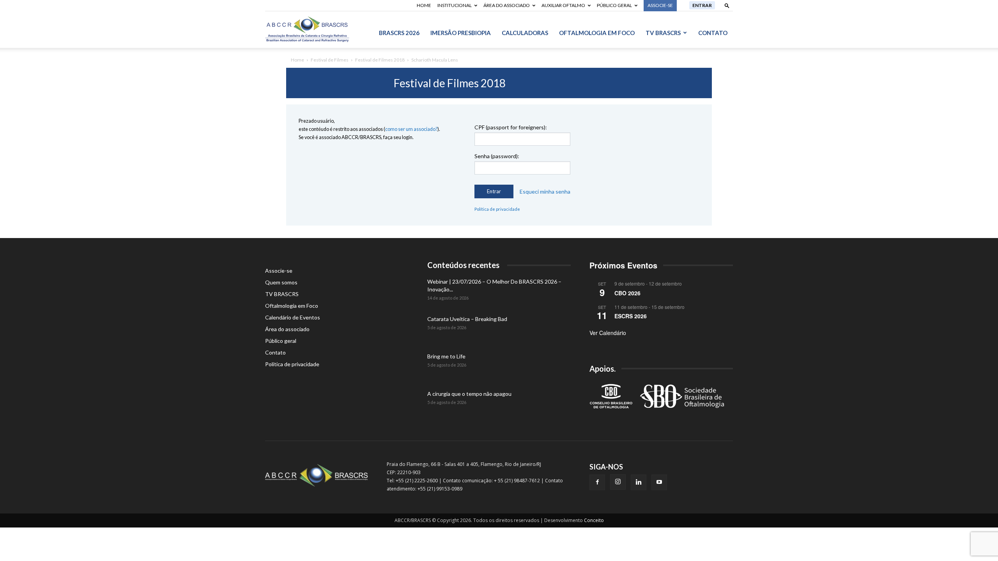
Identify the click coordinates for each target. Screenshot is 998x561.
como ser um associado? (411, 129)
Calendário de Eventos (292, 317)
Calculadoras (525, 32)
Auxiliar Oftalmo (563, 5)
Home (424, 5)
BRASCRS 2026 (399, 32)
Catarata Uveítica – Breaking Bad (467, 319)
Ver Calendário (607, 333)
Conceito (594, 520)
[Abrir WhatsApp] (978, 541)
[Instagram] (618, 482)
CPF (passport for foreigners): (510, 127)
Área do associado (506, 5)
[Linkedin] (638, 482)
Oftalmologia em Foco (597, 32)
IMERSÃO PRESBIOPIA (460, 32)
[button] (727, 5)
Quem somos (281, 282)
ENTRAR (702, 5)
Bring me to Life (446, 356)
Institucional (454, 5)
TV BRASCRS (663, 32)
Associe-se (278, 270)
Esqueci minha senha (545, 191)
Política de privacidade (497, 209)
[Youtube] (659, 482)
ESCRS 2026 (630, 316)
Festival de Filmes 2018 (380, 60)
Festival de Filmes (330, 60)
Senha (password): (496, 156)
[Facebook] (597, 482)
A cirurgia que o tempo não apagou (469, 393)
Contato (712, 32)
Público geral (614, 5)
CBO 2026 (627, 293)
